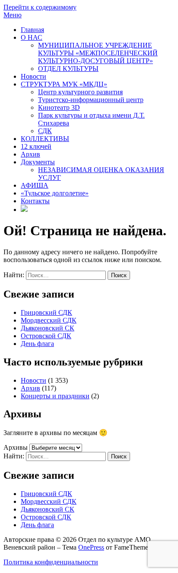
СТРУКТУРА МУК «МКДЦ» (64, 84)
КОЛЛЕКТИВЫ (45, 138)
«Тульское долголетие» (55, 193)
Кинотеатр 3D (59, 107)
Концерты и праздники (55, 396)
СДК (45, 130)
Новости (33, 76)
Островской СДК (46, 335)
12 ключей (36, 146)
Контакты (35, 201)
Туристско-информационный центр (90, 99)
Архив (30, 154)
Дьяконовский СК (47, 328)
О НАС (31, 37)
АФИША (34, 185)
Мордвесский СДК (48, 320)
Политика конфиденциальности (50, 562)
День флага (37, 343)
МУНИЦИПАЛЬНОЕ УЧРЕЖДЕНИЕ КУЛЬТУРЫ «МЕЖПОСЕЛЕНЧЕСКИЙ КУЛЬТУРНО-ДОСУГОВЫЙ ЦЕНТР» (98, 53)
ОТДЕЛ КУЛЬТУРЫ (68, 68)
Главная (32, 29)
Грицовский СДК (46, 312)
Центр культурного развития (80, 92)
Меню (12, 15)
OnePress (91, 547)
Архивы (15, 447)
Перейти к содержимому (39, 7)
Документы (38, 162)
